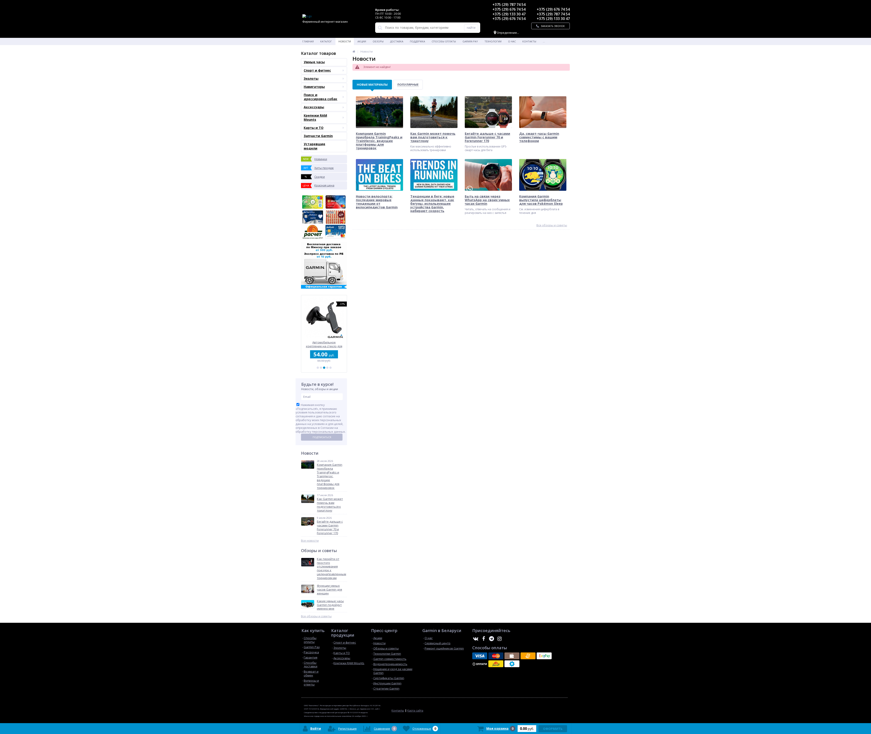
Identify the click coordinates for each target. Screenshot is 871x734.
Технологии (493, 41)
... (544, 41)
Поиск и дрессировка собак (320, 97)
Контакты (529, 41)
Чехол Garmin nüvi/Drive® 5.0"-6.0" (324, 344)
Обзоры (378, 41)
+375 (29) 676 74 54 (509, 9)
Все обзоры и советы (316, 616)
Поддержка (417, 41)
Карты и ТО (313, 128)
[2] (321, 368)
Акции (361, 41)
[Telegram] (491, 638)
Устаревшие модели (314, 146)
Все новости (310, 541)
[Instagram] (499, 638)
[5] (330, 368)
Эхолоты (311, 78)
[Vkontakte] (475, 638)
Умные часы (314, 62)
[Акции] (353, 51)
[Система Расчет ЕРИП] (495, 663)
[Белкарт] (511, 663)
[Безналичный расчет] (528, 655)
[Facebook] (483, 638)
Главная (308, 41)
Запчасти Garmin (318, 136)
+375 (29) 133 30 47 (509, 14)
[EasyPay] (544, 655)
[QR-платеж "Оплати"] (479, 663)
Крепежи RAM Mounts (315, 117)
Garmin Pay (470, 41)
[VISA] (479, 655)
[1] (318, 368)
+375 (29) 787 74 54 (509, 4)
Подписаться (322, 437)
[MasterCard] (495, 655)
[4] (327, 368)
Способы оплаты (444, 41)
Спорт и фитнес (317, 70)
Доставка (396, 41)
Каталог (326, 41)
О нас (512, 41)
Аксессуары (314, 107)
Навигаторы (314, 87)
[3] (324, 368)
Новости (344, 41)
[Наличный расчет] (511, 655)
